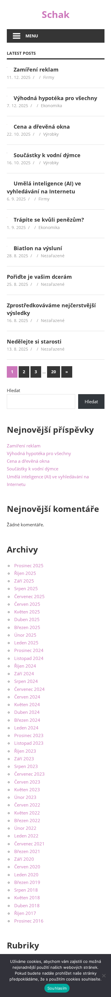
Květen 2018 (27, 897)
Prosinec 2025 (29, 565)
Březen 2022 (27, 820)
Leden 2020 (26, 874)
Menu (31, 36)
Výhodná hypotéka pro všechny (55, 98)
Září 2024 (24, 673)
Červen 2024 (27, 697)
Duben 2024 (27, 712)
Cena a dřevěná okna (42, 126)
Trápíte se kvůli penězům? (49, 219)
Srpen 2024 (26, 681)
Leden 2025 (26, 643)
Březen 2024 (27, 720)
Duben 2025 (27, 619)
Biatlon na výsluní (38, 248)
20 (53, 371)
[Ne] (104, 975)
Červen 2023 (27, 782)
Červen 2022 (27, 805)
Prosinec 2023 (29, 735)
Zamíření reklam (36, 69)
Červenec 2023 (29, 774)
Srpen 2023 (26, 766)
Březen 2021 (27, 851)
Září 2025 (24, 581)
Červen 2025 (27, 604)
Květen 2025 (27, 612)
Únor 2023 (25, 797)
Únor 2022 (25, 828)
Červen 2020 (27, 867)
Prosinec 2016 (29, 921)
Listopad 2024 (29, 658)
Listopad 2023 (29, 743)
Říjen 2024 (25, 666)
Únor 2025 (25, 635)
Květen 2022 (27, 813)
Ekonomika (51, 105)
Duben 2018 (27, 905)
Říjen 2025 (25, 573)
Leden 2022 (26, 836)
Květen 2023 (27, 789)
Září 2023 (24, 759)
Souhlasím (57, 988)
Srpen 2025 (26, 588)
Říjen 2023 (25, 751)
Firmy (48, 77)
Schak (56, 14)
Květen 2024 (27, 704)
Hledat (13, 390)
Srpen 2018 (26, 890)
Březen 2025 (27, 627)
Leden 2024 (26, 728)
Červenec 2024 (29, 689)
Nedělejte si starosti (34, 341)
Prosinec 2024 (29, 650)
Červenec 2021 (29, 844)
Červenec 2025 (29, 596)
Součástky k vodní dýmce (47, 155)
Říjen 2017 (25, 913)
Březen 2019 (27, 882)
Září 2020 (24, 859)
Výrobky (51, 134)
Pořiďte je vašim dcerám (39, 276)
